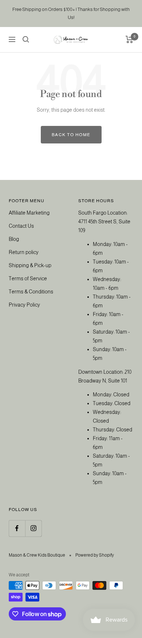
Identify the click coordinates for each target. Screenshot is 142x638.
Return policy (24, 252)
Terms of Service (28, 278)
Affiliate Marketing (29, 213)
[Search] (26, 39)
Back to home (71, 134)
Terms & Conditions (31, 292)
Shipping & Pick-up (30, 265)
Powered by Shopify (94, 555)
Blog (14, 239)
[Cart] (129, 39)
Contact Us (21, 226)
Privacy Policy (24, 305)
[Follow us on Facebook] (17, 528)
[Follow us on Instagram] (33, 528)
